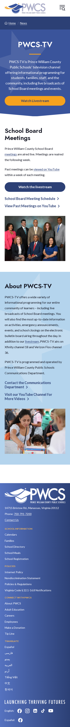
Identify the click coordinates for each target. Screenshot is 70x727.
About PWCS (13, 603)
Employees (11, 621)
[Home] (25, 8)
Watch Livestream (35, 101)
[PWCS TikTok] (43, 710)
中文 (7, 683)
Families (9, 540)
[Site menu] (62, 8)
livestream (32, 341)
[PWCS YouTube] (50, 710)
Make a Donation (15, 627)
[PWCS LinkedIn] (35, 710)
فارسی (9, 653)
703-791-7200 (23, 514)
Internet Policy (14, 572)
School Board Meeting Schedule (30, 198)
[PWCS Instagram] (27, 710)
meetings (11, 154)
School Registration (17, 558)
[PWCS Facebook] (19, 710)
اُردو (7, 671)
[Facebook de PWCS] (20, 720)
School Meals (13, 552)
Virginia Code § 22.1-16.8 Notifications (28, 590)
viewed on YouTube (46, 169)
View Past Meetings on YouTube (30, 206)
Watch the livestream (35, 187)
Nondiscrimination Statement (22, 578)
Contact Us (12, 519)
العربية (8, 665)
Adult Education (14, 609)
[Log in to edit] (35, 702)
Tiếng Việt (11, 677)
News (23, 23)
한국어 (9, 689)
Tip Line (9, 633)
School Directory (15, 546)
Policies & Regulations (18, 584)
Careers (9, 615)
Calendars (11, 534)
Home (12, 23)
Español (9, 647)
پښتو (7, 659)
